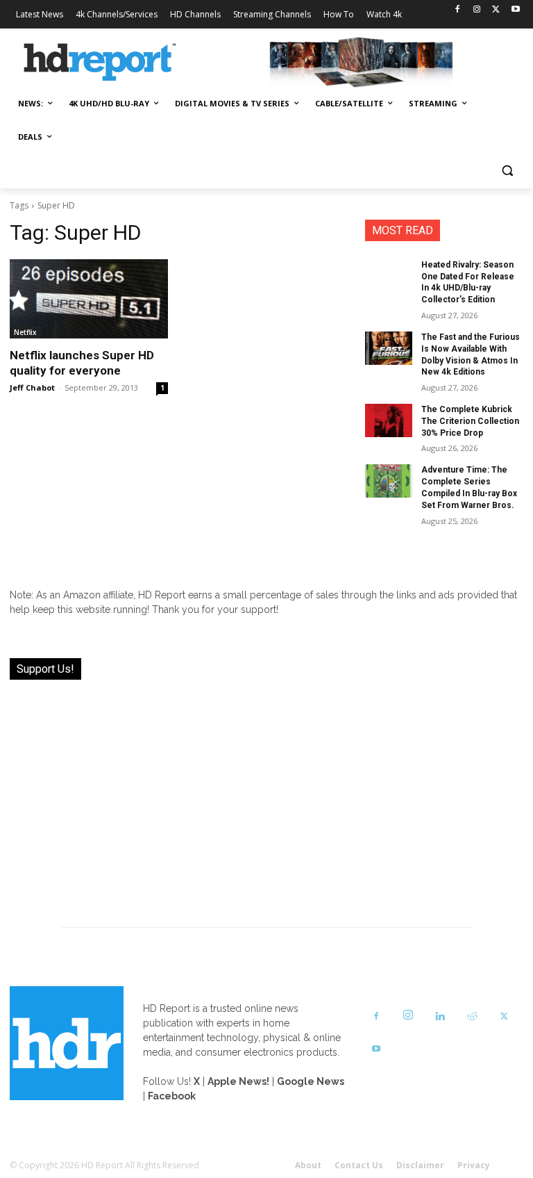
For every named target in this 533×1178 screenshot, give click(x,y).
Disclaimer (420, 1165)
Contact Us (359, 1165)
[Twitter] (496, 10)
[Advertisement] (266, 795)
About (308, 1165)
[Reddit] (472, 1017)
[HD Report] (100, 62)
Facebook (172, 1096)
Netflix (25, 332)
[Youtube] (515, 10)
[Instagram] (477, 10)
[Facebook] (458, 10)
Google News (310, 1081)
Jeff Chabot (32, 387)
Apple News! (238, 1081)
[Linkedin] (440, 1017)
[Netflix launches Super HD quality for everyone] (89, 298)
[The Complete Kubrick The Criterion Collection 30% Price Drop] (388, 420)
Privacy (473, 1165)
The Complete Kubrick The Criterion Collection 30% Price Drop (470, 421)
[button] (507, 170)
